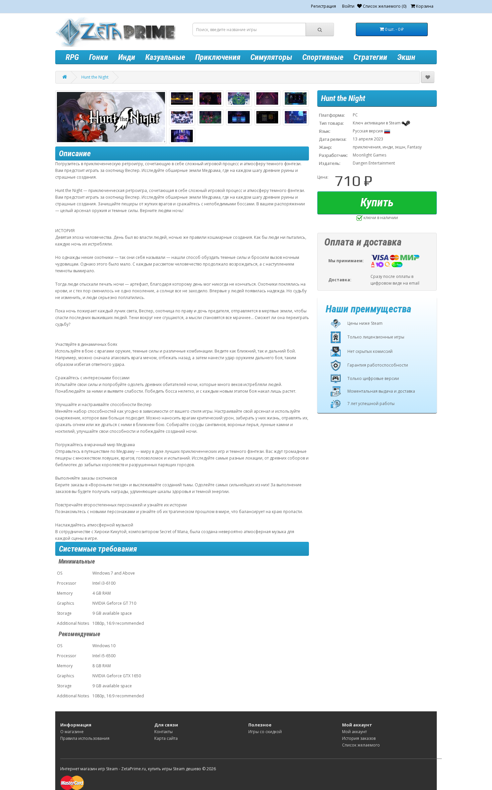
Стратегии (370, 57)
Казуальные (165, 57)
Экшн (406, 57)
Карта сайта (166, 738)
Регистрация (323, 6)
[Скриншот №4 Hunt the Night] (267, 98)
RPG (72, 57)
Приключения (217, 57)
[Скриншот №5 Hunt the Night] (296, 98)
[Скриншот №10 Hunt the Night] (296, 117)
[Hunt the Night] (111, 117)
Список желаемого (361, 745)
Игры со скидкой (265, 731)
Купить (377, 202)
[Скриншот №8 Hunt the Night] (239, 117)
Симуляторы (271, 57)
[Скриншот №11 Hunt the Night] (182, 136)
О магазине (72, 731)
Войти (348, 6)
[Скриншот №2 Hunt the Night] (210, 98)
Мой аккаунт (354, 731)
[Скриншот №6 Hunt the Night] (182, 117)
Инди (126, 57)
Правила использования (84, 738)
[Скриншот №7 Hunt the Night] (210, 117)
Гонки (98, 57)
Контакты (163, 731)
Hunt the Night (94, 77)
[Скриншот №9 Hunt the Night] (267, 117)
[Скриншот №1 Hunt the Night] (182, 98)
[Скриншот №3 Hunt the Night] (239, 98)
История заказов (359, 738)
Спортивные (322, 57)
